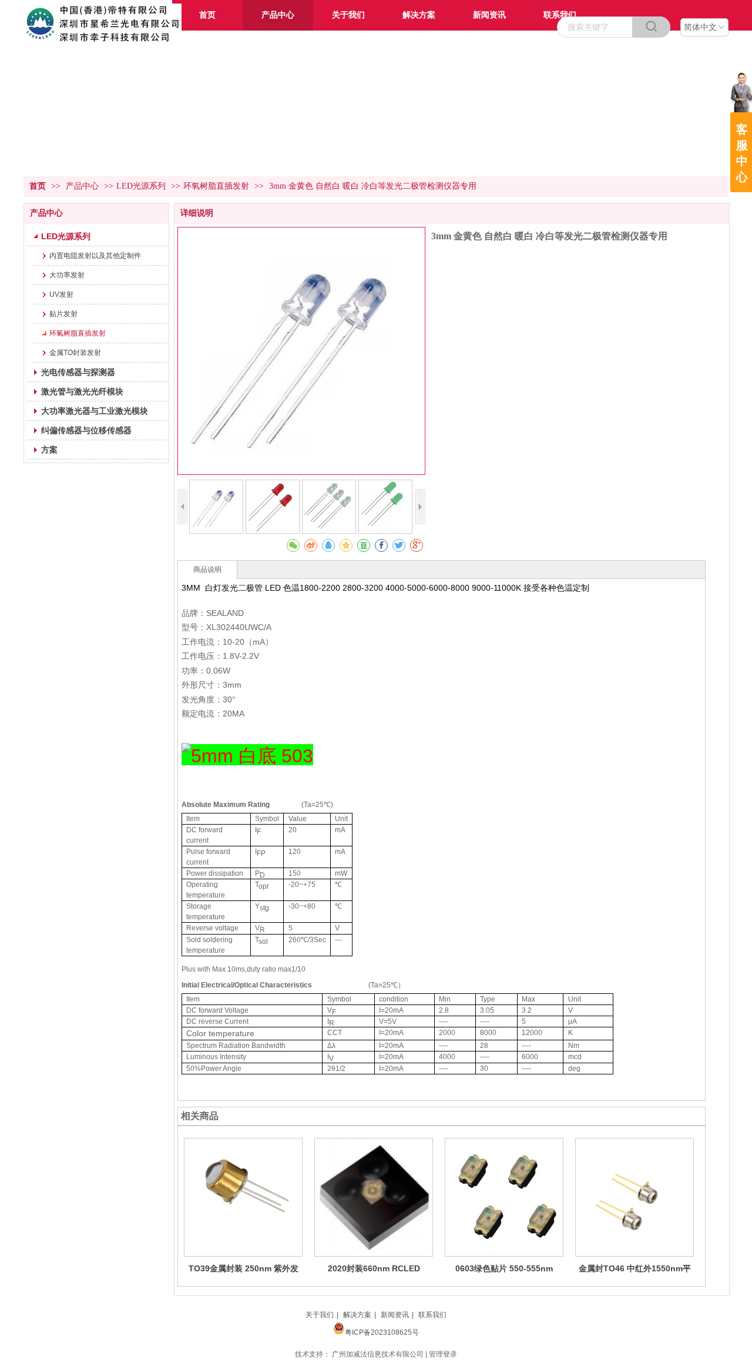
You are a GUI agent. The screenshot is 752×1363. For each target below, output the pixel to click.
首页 (37, 186)
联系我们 (432, 1315)
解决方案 (357, 1315)
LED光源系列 (141, 186)
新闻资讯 (395, 1315)
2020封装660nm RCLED (374, 1268)
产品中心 (83, 186)
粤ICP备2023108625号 (382, 1332)
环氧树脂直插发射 (216, 186)
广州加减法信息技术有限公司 (378, 1354)
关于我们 (320, 1315)
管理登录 (443, 1354)
